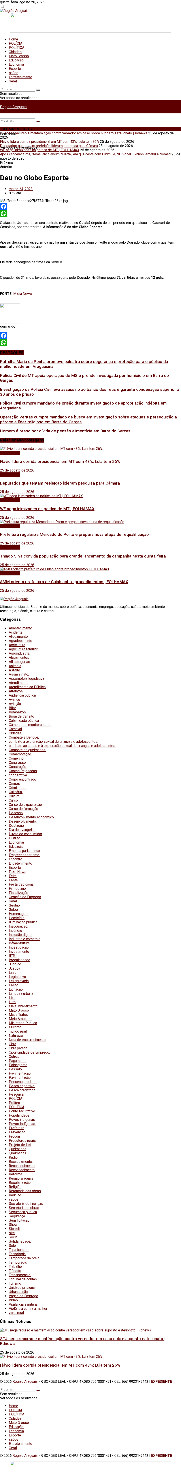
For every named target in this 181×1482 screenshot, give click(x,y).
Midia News (22, 294)
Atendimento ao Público (27, 687)
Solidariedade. (20, 1241)
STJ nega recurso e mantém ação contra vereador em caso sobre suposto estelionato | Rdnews (73, 133)
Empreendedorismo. (24, 855)
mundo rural (18, 1031)
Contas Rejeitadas (23, 771)
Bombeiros (17, 712)
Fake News (17, 872)
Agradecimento (20, 641)
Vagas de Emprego (23, 1296)
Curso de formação (23, 809)
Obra (12, 1044)
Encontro (15, 859)
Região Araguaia (13, 106)
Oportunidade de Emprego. (29, 1052)
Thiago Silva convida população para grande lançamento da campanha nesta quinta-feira (83, 556)
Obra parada (18, 1048)
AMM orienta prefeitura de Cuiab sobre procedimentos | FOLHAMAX (64, 581)
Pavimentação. (20, 1077)
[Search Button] (38, 90)
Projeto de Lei (20, 1145)
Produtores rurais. (22, 1140)
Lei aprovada (19, 981)
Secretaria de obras (24, 1208)
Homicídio (17, 918)
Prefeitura (16, 1128)
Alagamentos (19, 657)
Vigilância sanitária (23, 1304)
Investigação (19, 947)
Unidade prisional (22, 1287)
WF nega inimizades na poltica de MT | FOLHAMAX (39, 150)
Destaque (16, 825)
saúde (13, 73)
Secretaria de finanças (26, 1203)
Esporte (15, 69)
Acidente (16, 632)
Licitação (16, 989)
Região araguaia (21, 1178)
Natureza (16, 1035)
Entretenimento (20, 77)
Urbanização (18, 1292)
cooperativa (18, 775)
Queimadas (17, 1149)
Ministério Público (23, 1023)
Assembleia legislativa (26, 678)
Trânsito (15, 1271)
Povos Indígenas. (22, 1124)
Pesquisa (16, 1094)
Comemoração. (20, 754)
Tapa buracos (19, 1250)
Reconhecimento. (22, 1170)
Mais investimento (23, 1006)
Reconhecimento (22, 1166)
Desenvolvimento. (23, 821)
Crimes (14, 783)
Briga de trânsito (21, 716)
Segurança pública (23, 1212)
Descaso (16, 813)
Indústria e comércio (24, 939)
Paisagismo (18, 1065)
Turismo (15, 1283)
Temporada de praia (24, 1258)
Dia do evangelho (22, 830)
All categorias (19, 662)
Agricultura (17, 645)
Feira (13, 876)
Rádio (13, 1157)
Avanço (14, 699)
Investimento (19, 951)
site (12, 1233)
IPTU (13, 956)
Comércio (16, 758)
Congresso (17, 762)
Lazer (13, 972)
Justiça (14, 968)
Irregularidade (19, 960)
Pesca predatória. (22, 1090)
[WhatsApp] (90, 213)
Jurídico (15, 964)
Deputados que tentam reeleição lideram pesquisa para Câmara (49, 146)
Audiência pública (22, 695)
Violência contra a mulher (28, 1308)
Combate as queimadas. (27, 750)
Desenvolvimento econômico (31, 817)
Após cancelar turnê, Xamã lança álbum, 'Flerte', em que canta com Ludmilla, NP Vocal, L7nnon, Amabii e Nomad (85, 154)
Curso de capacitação (25, 804)
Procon (14, 1136)
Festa (13, 880)
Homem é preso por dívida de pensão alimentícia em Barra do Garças (65, 431)
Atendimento (18, 683)
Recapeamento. (21, 1161)
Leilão (13, 985)
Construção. (18, 767)
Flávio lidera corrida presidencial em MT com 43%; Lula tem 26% (49, 141)
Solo (12, 1245)
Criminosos (17, 788)
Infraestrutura (19, 943)
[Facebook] (90, 206)
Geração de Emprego (25, 897)
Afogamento (18, 636)
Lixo (12, 998)
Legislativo (17, 977)
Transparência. (20, 1275)
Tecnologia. (17, 1254)
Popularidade (19, 1115)
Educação (16, 60)
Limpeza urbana (21, 993)
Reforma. (16, 1174)
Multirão (15, 1027)
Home (13, 39)
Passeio (15, 1069)
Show (13, 1224)
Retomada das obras (25, 1191)
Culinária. (16, 792)
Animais (15, 666)
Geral (13, 81)
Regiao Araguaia (25, 1381)
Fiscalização (18, 893)
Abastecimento (20, 628)
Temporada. (18, 1262)
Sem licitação (19, 1220)
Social (13, 1237)
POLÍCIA (15, 43)
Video (13, 1300)
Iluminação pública (23, 922)
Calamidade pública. (24, 720)
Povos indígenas (22, 1119)
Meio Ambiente (20, 1019)
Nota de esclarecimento (27, 1040)
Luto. (12, 1002)
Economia (16, 64)
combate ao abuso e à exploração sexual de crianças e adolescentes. (62, 746)
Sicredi (14, 1229)
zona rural (16, 1313)
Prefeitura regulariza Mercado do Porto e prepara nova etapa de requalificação (74, 534)
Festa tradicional (21, 884)
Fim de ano (17, 888)
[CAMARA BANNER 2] (90, 31)
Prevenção (17, 1132)
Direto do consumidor (25, 834)
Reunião (15, 1195)
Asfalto (14, 670)
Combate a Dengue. (24, 737)
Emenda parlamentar (24, 851)
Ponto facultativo (22, 1111)
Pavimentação (20, 1073)
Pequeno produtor (23, 1082)
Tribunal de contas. (23, 1279)
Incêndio (15, 930)
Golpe (13, 909)
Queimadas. (18, 1153)
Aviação (15, 704)
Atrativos (16, 691)
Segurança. (17, 1216)
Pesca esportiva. (22, 1086)
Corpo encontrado (22, 779)
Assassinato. (19, 674)
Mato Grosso (19, 56)
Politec (14, 1103)
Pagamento (17, 1061)
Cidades (15, 52)
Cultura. (14, 796)
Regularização (20, 1182)
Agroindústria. (19, 653)
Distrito (14, 838)
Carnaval (15, 729)
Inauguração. (18, 926)
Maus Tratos (18, 1014)
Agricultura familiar (23, 649)
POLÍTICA (16, 48)
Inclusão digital (20, 935)
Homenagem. (19, 914)
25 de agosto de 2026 (17, 470)
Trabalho (15, 1266)
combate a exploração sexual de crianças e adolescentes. (53, 741)
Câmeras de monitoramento (30, 725)
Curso (13, 800)
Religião (15, 1187)
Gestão (14, 905)
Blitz (12, 708)
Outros (14, 1056)
